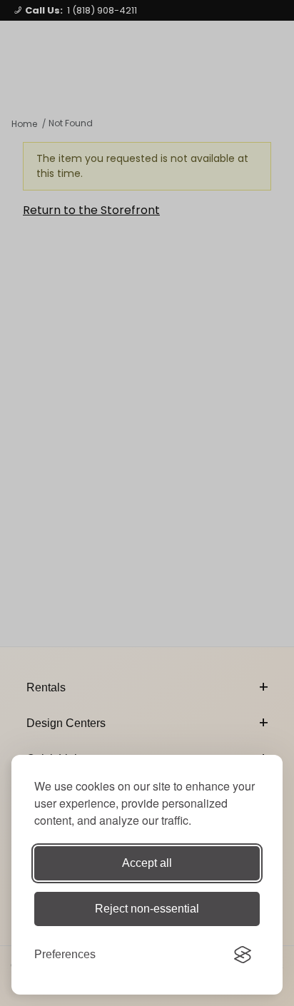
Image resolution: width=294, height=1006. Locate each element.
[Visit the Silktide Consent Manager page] (242, 955)
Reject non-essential (147, 909)
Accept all (147, 863)
